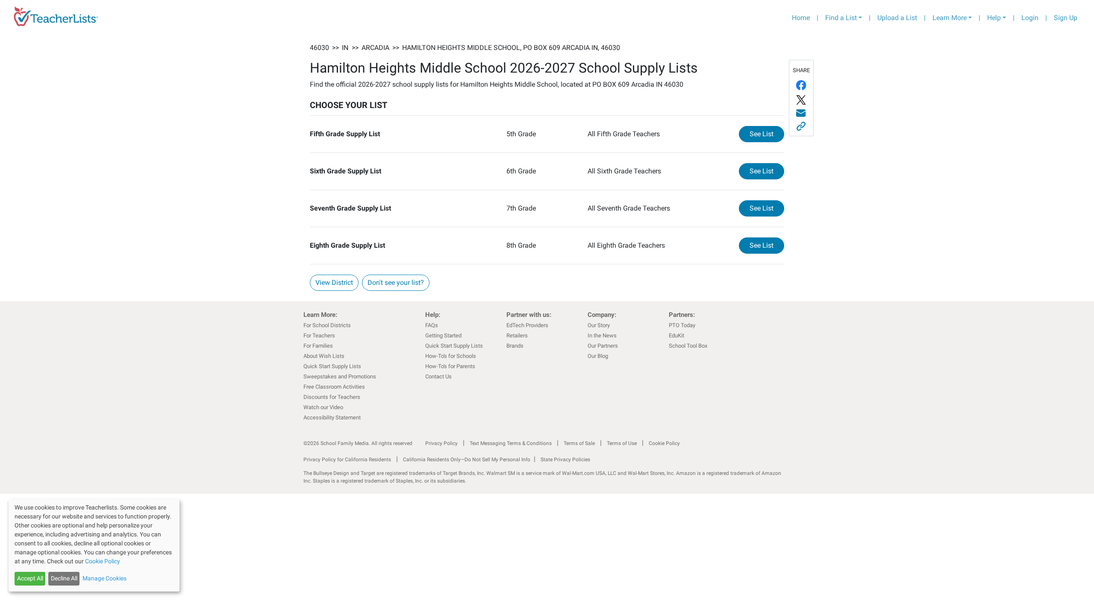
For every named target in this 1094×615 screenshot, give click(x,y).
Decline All (64, 578)
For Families (318, 346)
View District (334, 282)
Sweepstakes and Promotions (339, 376)
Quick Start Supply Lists (332, 366)
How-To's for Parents (450, 366)
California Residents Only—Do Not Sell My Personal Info (466, 460)
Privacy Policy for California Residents (347, 460)
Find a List (841, 18)
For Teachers (319, 335)
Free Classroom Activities (334, 387)
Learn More (949, 18)
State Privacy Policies (565, 460)
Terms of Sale (579, 443)
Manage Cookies (104, 578)
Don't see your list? (396, 282)
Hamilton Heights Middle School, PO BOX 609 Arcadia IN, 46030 (511, 48)
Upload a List (897, 18)
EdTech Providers (527, 325)
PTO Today (682, 325)
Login (1029, 18)
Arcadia (375, 48)
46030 (319, 48)
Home (801, 18)
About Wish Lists (323, 356)
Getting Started (443, 335)
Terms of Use (622, 443)
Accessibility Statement (332, 417)
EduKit (676, 335)
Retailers (517, 335)
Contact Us (438, 376)
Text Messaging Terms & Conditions (511, 443)
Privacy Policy (441, 443)
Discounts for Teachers (331, 397)
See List (767, 133)
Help (994, 18)
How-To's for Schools (450, 356)
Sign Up (1065, 18)
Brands (514, 346)
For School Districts (327, 325)
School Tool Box (688, 346)
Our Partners (603, 346)
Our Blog (598, 356)
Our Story (599, 325)
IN (345, 48)
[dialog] (94, 545)
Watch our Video (323, 407)
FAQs (431, 325)
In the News (602, 335)
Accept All (30, 578)
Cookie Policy (664, 443)
